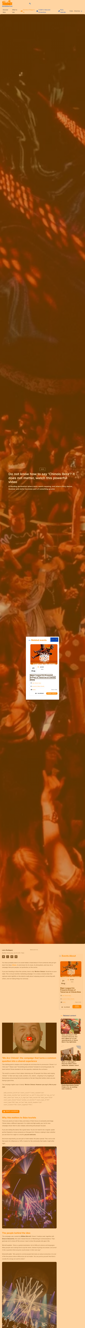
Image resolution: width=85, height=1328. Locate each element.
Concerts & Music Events (38, 686)
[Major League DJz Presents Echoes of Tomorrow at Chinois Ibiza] (43, 654)
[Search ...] (30, 4)
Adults (34, 689)
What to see (14, 11)
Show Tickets (51, 693)
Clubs (71, 11)
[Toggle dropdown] (11, 11)
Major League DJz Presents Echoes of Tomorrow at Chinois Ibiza (42, 677)
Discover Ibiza (5, 11)
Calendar (40, 693)
